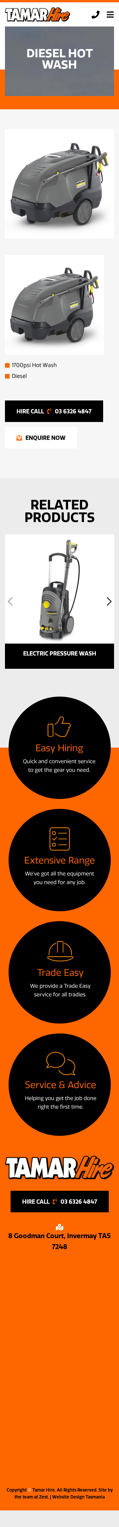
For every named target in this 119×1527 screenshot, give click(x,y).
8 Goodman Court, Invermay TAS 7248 (59, 1241)
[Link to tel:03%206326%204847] (95, 15)
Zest (43, 1497)
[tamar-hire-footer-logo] (59, 1158)
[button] (10, 601)
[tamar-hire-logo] (38, 10)
